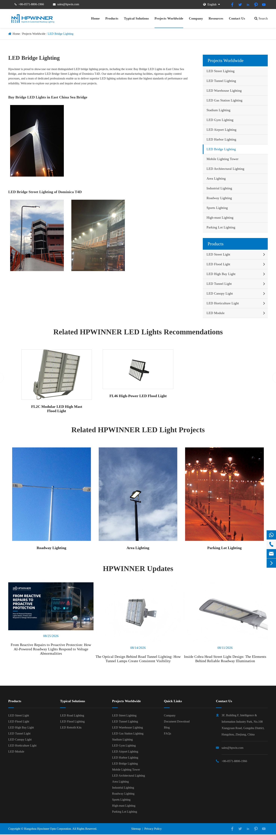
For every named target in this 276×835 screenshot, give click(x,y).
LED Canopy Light (220, 293)
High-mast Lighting (220, 217)
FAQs (167, 733)
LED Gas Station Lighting (224, 100)
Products (111, 18)
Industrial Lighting (219, 188)
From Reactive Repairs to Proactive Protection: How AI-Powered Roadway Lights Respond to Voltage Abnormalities (51, 649)
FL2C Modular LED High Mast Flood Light (56, 408)
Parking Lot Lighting (221, 227)
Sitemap (136, 828)
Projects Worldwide (169, 18)
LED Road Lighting (72, 715)
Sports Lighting (217, 208)
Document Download (177, 721)
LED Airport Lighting (221, 129)
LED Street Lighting (221, 71)
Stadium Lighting (218, 110)
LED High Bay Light (221, 274)
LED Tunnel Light (219, 284)
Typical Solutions (136, 18)
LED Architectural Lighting (225, 169)
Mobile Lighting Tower (222, 159)
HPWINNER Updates (138, 568)
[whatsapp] (271, 535)
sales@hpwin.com (68, 4)
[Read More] (51, 606)
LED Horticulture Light (223, 303)
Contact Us (237, 18)
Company (196, 18)
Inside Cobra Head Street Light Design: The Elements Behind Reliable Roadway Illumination (225, 658)
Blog (167, 727)
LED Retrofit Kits (70, 727)
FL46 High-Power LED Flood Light (138, 396)
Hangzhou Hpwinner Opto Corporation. (48, 828)
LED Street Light (218, 254)
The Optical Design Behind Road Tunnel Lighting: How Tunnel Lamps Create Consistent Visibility (138, 658)
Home (95, 18)
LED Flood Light (218, 264)
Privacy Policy (153, 828)
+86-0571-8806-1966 (31, 4)
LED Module (216, 313)
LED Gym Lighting (220, 120)
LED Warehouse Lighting (224, 90)
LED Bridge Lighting (60, 33)
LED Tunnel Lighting (221, 81)
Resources (216, 18)
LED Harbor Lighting (221, 139)
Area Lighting (216, 178)
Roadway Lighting (219, 198)
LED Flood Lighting (72, 721)
